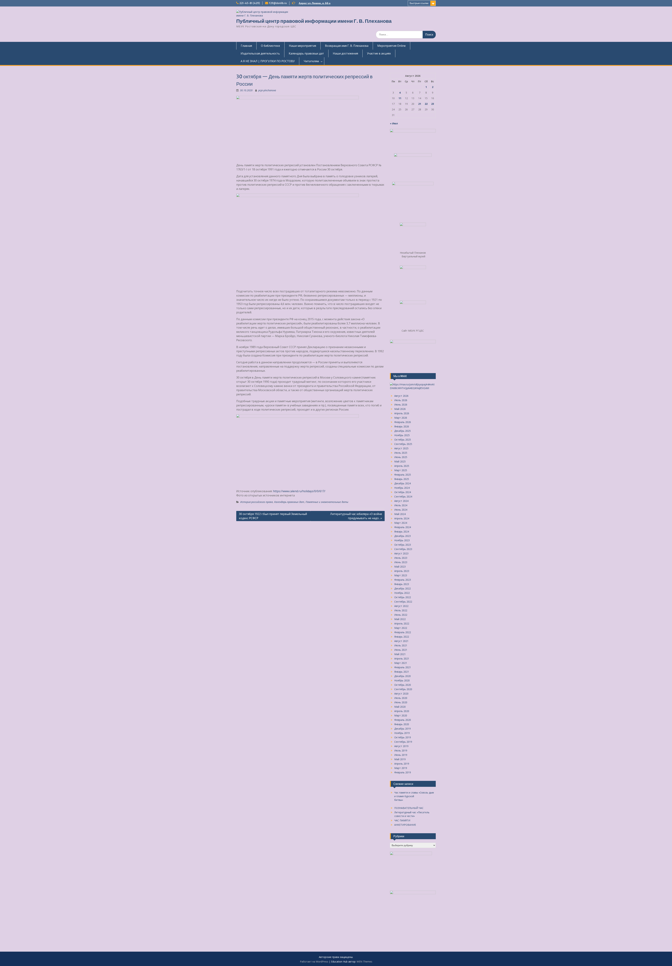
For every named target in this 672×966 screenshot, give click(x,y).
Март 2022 (400, 628)
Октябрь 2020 (402, 684)
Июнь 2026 (400, 404)
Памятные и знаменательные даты (327, 502)
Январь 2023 (401, 584)
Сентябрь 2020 (403, 689)
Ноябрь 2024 (402, 487)
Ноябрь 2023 (402, 540)
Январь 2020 (401, 724)
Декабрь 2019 (402, 728)
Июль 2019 (400, 750)
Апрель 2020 (401, 711)
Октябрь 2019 (402, 737)
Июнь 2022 (400, 614)
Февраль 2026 (402, 422)
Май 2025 (400, 461)
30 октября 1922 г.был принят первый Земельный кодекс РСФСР (273, 516)
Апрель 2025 (401, 465)
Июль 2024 (400, 505)
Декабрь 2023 (402, 536)
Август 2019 (401, 746)
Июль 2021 (400, 645)
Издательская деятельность (260, 53)
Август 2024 (401, 501)
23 (432, 103)
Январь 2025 (401, 479)
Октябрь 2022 (402, 597)
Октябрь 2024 (402, 492)
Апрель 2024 (401, 518)
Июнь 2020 (400, 702)
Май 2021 (400, 654)
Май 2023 (400, 566)
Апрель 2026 (401, 413)
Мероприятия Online (391, 46)
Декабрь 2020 (402, 676)
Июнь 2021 (400, 649)
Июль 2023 (400, 557)
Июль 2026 (400, 400)
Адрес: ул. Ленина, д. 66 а (314, 3)
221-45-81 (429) (249, 3)
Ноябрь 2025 (402, 435)
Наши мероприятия (302, 46)
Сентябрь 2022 (403, 601)
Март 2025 (400, 470)
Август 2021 (401, 641)
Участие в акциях (379, 53)
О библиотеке (270, 46)
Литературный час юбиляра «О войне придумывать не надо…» (356, 516)
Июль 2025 (400, 452)
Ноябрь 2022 (402, 592)
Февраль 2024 (402, 527)
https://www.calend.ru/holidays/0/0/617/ (299, 491)
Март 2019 (400, 768)
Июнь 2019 (400, 755)
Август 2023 (401, 553)
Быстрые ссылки (419, 3)
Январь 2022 (401, 636)
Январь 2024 (401, 531)
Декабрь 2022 (402, 588)
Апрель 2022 (401, 623)
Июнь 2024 (400, 509)
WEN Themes (364, 961)
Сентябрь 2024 (403, 496)
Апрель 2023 (401, 571)
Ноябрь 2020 (402, 680)
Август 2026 (401, 395)
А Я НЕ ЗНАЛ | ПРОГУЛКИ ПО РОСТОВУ (268, 61)
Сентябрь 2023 (403, 549)
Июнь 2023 (400, 562)
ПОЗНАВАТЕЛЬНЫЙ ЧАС (409, 808)
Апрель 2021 (401, 658)
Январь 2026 (401, 426)
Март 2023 (400, 575)
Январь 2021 (401, 671)
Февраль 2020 (402, 719)
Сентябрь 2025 (403, 444)
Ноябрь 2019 (402, 733)
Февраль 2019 (402, 772)
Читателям (311, 61)
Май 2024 (400, 514)
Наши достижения (345, 53)
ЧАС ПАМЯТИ (402, 820)
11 (399, 98)
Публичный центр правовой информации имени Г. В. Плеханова (314, 21)
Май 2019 (400, 759)
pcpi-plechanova (267, 90)
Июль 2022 (400, 610)
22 (426, 103)
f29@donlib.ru (278, 3)
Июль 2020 (400, 698)
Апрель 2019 (401, 763)
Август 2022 (401, 606)
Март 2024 (400, 522)
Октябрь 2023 (402, 544)
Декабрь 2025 (402, 430)
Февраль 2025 (402, 474)
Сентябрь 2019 (403, 741)
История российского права (256, 502)
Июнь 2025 (400, 457)
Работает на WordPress (314, 961)
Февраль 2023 (402, 579)
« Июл (394, 123)
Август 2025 (401, 448)
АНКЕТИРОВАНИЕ (405, 824)
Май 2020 (400, 706)
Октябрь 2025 (402, 439)
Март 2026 (400, 417)
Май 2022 (400, 619)
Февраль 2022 (402, 632)
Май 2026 (400, 409)
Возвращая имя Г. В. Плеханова (346, 46)
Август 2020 (401, 693)
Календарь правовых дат (306, 53)
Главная (246, 46)
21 (419, 103)
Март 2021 (400, 663)
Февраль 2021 (402, 667)
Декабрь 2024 (402, 483)
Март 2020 (400, 715)
